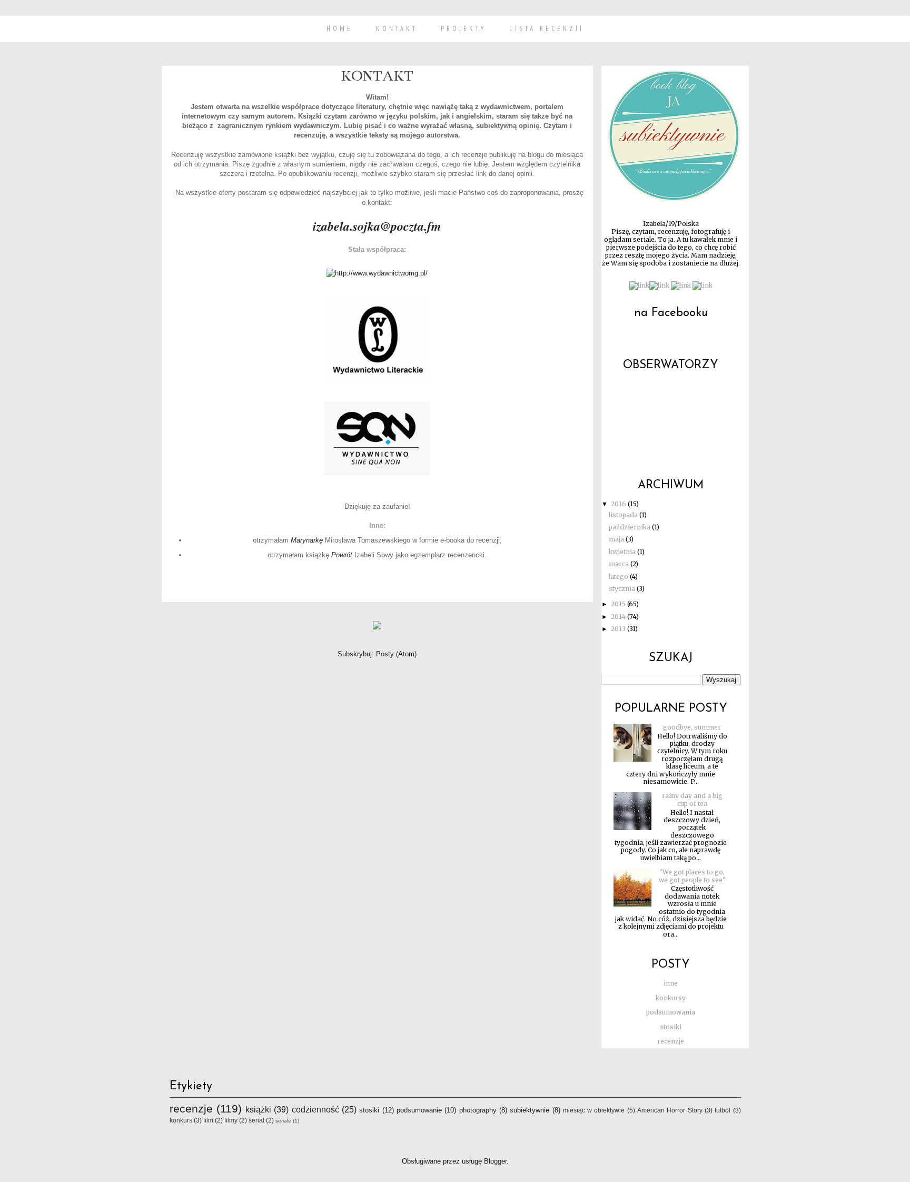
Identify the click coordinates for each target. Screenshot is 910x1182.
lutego (619, 576)
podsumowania (670, 1012)
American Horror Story (670, 1110)
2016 (619, 504)
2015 (619, 604)
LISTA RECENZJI (546, 28)
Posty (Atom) (396, 654)
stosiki (670, 1027)
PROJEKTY (463, 28)
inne (671, 983)
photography (478, 1110)
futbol (722, 1110)
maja (617, 539)
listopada (624, 515)
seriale (283, 1121)
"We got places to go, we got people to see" (692, 875)
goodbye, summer (692, 727)
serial (256, 1120)
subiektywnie (529, 1110)
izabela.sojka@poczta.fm (377, 226)
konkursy (671, 998)
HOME (340, 28)
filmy (231, 1120)
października (630, 527)
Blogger (495, 1161)
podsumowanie (419, 1110)
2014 (619, 616)
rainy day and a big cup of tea (692, 799)
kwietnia (623, 552)
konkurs (181, 1120)
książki (258, 1109)
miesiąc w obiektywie (594, 1110)
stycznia (623, 589)
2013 (619, 629)
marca (619, 564)
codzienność (315, 1109)
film (208, 1120)
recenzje (670, 1041)
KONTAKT (397, 28)
